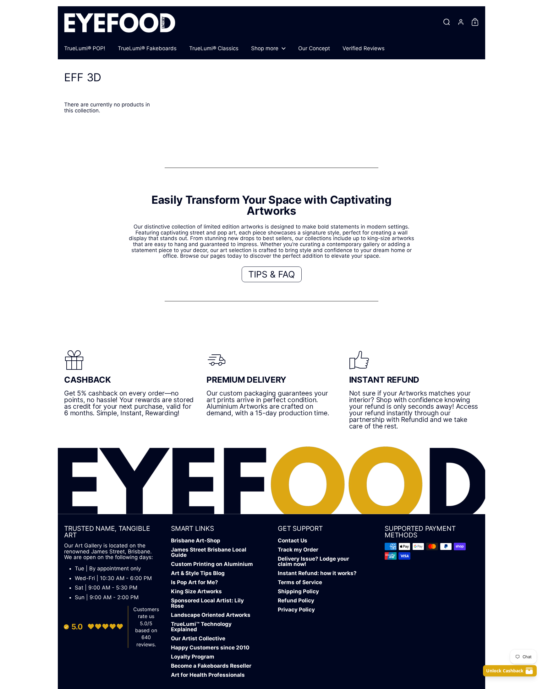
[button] (447, 22)
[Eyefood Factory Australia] (119, 22)
